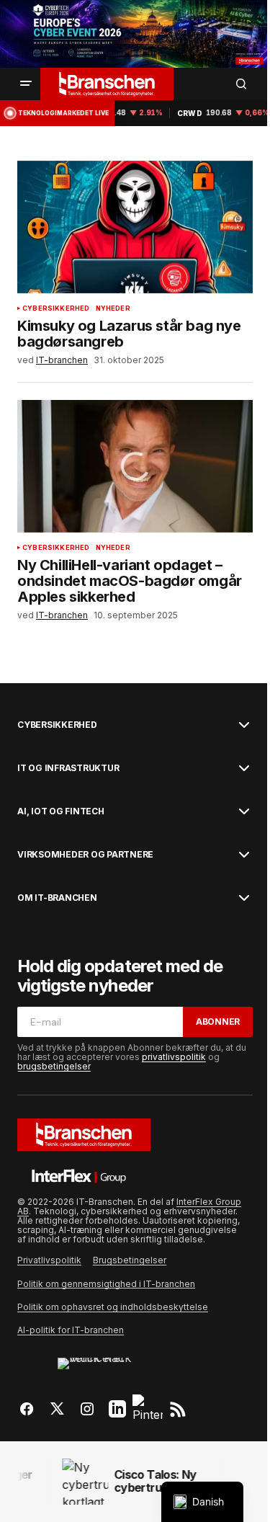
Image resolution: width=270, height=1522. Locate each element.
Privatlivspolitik (49, 1260)
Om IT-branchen (57, 898)
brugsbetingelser (54, 1066)
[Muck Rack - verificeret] (102, 1368)
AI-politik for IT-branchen (70, 1330)
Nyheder (113, 308)
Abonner (218, 1021)
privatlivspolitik (174, 1056)
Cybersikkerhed (56, 308)
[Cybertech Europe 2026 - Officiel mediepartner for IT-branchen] (135, 34)
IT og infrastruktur (68, 768)
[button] (26, 83)
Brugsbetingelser (129, 1260)
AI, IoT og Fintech (60, 811)
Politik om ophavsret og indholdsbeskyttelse (112, 1306)
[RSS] (178, 1409)
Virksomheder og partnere (85, 855)
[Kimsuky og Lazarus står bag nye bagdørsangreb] (135, 227)
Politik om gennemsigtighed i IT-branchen (106, 1283)
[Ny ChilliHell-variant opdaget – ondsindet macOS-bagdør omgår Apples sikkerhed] (135, 466)
